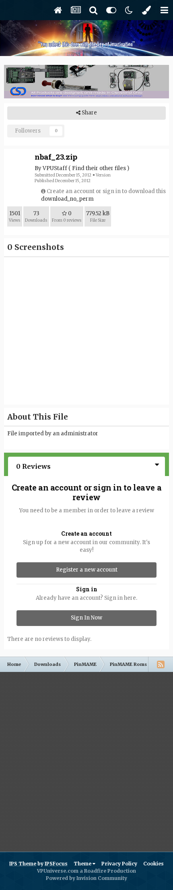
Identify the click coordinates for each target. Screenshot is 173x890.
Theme (83, 864)
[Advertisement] (86, 758)
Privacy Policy (119, 864)
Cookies (153, 864)
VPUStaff (55, 168)
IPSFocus (56, 864)
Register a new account (86, 569)
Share (88, 112)
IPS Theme (22, 864)
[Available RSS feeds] (160, 664)
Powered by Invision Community (86, 878)
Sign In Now (86, 617)
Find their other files (99, 168)
